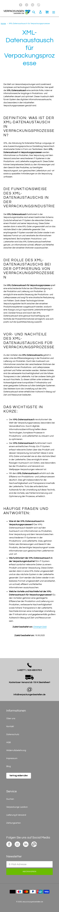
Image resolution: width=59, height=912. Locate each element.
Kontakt (10, 726)
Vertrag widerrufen (18, 775)
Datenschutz (12, 734)
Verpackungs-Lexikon (17, 807)
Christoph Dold (40, 627)
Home (3, 23)
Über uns (10, 718)
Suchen (10, 799)
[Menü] (53, 12)
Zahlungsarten (13, 823)
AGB (8, 742)
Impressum (11, 758)
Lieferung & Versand (16, 815)
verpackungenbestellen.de (32, 902)
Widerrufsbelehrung (16, 750)
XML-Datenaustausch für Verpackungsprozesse (29, 23)
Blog (8, 766)
